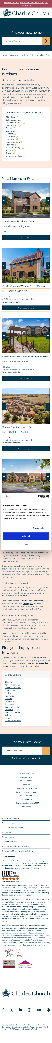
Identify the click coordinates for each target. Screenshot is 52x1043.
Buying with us (26, 777)
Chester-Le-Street (13, 687)
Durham (8, 698)
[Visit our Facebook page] (3, 1010)
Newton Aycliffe (12, 706)
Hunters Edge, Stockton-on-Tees (18, 427)
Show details (38, 528)
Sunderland (38, 600)
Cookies (7, 832)
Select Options (26, 780)
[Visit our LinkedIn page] (20, 1010)
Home (4, 55)
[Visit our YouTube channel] (39, 1010)
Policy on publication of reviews (17, 846)
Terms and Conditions (13, 841)
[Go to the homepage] (26, 12)
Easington (9, 701)
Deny (26, 544)
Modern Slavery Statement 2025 (26, 803)
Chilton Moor (11, 690)
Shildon (8, 715)
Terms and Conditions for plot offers (18, 851)
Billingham (9, 682)
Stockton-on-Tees (13, 720)
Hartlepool (9, 704)
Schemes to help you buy (26, 792)
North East (25, 55)
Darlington (9, 695)
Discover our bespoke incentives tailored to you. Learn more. (26, 4)
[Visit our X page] (11, 1010)
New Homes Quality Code (14, 818)
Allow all (26, 536)
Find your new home (26, 773)
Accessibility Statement (13, 827)
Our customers (26, 799)
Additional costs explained (26, 788)
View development (26, 237)
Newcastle (27, 600)
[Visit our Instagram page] (29, 1010)
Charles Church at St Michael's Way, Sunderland (25, 356)
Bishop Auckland (12, 684)
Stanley (8, 717)
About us (26, 784)
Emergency (26, 806)
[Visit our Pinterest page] (48, 1010)
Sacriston (9, 709)
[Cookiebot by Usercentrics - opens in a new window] (38, 496)
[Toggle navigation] (5, 22)
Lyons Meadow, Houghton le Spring (19, 221)
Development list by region (24, 758)
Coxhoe (8, 693)
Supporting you (26, 795)
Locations (14, 55)
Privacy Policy (10, 823)
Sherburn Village (12, 712)
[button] (5, 200)
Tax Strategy (9, 837)
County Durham (38, 55)
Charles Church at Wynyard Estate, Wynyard (24, 286)
